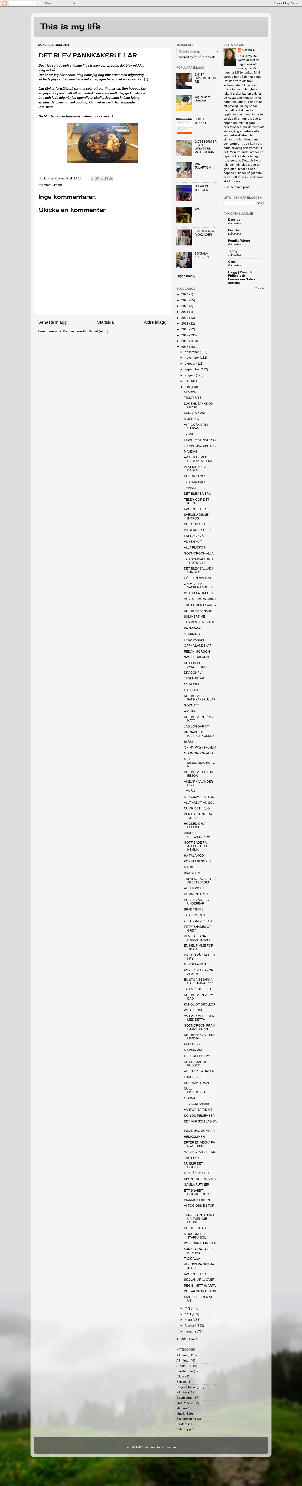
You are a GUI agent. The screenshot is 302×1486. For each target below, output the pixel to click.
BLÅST (189, 741)
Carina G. (249, 50)
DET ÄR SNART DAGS (200, 1291)
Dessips (234, 219)
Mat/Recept (184, 1403)
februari (191, 1325)
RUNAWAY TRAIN (196, 1083)
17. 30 (188, 434)
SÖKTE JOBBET (200, 121)
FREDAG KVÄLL (195, 536)
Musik (180, 1413)
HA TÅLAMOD (194, 855)
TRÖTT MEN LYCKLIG (200, 605)
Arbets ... (182, 1365)
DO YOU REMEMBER (199, 1115)
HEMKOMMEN (194, 1136)
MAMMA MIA (193, 1050)
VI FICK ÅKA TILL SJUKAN (196, 426)
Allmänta (182, 1360)
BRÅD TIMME (193, 909)
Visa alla (259, 288)
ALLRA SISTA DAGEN (199, 1071)
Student (181, 1424)
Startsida (105, 322)
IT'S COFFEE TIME (197, 1056)
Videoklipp (183, 1429)
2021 (185, 311)
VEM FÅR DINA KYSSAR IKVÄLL (197, 938)
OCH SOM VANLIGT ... (200, 921)
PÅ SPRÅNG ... (194, 628)
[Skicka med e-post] (93, 179)
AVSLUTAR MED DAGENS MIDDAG (198, 459)
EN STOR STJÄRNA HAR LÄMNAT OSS (199, 981)
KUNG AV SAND (195, 413)
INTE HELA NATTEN (198, 593)
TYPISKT (190, 488)
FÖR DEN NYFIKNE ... (200, 578)
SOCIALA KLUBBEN (202, 255)
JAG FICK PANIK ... (197, 915)
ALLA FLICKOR (195, 547)
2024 (185, 294)
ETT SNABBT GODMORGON (196, 1192)
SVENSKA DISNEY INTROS (197, 516)
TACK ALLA (192, 1258)
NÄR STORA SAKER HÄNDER (198, 1251)
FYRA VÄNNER (194, 640)
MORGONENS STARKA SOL (195, 1235)
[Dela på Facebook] (106, 179)
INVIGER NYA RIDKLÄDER (204, 233)
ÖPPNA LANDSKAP (197, 645)
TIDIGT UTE (192, 397)
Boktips (181, 1381)
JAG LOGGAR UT (196, 726)
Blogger (170, 1447)
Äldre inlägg (155, 322)
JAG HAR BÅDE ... (197, 482)
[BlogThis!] (98, 179)
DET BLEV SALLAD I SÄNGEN (198, 570)
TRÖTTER (191, 1157)
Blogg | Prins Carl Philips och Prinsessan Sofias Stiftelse (241, 277)
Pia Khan (235, 230)
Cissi (232, 261)
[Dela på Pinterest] (110, 179)
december (192, 352)
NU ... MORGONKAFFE (198, 1090)
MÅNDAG (190, 451)
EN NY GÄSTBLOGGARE (205, 78)
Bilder (180, 1376)
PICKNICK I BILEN (197, 1200)
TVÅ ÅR (189, 791)
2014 (185, 1338)
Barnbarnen (184, 1371)
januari (190, 1331)
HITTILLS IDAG (195, 1228)
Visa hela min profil (237, 187)
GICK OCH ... (193, 690)
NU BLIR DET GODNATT (193, 1165)
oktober (190, 363)
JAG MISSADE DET (198, 989)
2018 (185, 329)
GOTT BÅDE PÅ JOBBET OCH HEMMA (195, 846)
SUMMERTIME (194, 616)
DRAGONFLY (193, 672)
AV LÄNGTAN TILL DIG (200, 1151)
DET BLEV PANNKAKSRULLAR (200, 697)
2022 (185, 306)
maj (188, 1308)
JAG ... (199, 208)
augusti (190, 375)
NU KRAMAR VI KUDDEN (195, 1063)
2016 (185, 341)
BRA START (192, 873)
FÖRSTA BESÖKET (197, 861)
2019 (185, 323)
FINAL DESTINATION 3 (200, 440)
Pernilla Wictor (239, 240)
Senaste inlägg (52, 322)
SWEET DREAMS (196, 657)
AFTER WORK (194, 888)
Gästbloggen (185, 1397)
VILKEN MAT (193, 541)
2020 (185, 317)
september (193, 369)
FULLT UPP (192, 1044)
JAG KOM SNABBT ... (199, 1104)
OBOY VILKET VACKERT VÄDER (198, 585)
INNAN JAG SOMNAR (199, 1130)
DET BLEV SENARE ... (200, 611)
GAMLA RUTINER (196, 1184)
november (192, 357)
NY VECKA (191, 684)
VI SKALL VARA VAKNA (200, 599)
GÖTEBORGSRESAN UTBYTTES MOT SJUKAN (206, 147)
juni (188, 387)
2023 (185, 300)
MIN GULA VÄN (195, 964)
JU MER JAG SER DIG (200, 445)
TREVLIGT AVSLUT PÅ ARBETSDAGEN (200, 880)
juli (187, 381)
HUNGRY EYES (195, 476)
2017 (185, 335)
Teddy (232, 251)
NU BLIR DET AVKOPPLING (195, 664)
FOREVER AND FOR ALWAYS (198, 972)
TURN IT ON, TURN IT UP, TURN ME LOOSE (200, 1219)
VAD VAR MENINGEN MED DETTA (199, 1017)
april (188, 1314)
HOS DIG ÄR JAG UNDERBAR (196, 901)
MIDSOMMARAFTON (199, 797)
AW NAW (190, 711)
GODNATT (191, 705)
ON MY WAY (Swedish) (200, 747)
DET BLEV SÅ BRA (197, 493)
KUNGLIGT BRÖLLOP (199, 1004)
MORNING (191, 418)
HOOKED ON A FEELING (194, 825)
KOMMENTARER (196, 894)
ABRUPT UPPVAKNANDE (197, 834)
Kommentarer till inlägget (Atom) (85, 331)
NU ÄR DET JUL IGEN (203, 188)
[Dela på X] (102, 179)
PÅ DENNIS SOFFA (197, 530)
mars (189, 1319)
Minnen (181, 1408)
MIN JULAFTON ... (204, 165)
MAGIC (189, 867)
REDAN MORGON (197, 651)
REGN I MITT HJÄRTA (200, 1179)
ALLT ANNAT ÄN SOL (199, 802)
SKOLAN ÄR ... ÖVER (199, 1279)
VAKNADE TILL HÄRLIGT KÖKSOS (199, 734)
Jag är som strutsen (202, 98)
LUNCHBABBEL (195, 1077)
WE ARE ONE (193, 1010)
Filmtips (181, 1392)
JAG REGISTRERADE (199, 622)
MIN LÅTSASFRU (196, 1173)
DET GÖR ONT (195, 524)
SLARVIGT (191, 392)
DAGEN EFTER (195, 509)
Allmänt (57, 185)
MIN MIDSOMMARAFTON (199, 763)
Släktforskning (186, 1418)
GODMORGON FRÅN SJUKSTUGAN (199, 1027)
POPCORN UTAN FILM (200, 1243)
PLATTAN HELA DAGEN (195, 468)
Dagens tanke (186, 1387)
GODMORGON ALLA (199, 553)
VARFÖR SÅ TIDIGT (198, 1109)
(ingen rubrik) (185, 276)
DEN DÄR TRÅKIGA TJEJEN (198, 816)
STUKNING (192, 634)
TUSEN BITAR (194, 678)
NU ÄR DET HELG (197, 808)
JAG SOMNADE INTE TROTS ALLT (199, 561)
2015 (185, 346)
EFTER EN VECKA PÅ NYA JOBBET (199, 1144)
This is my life (70, 26)
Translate (209, 57)
